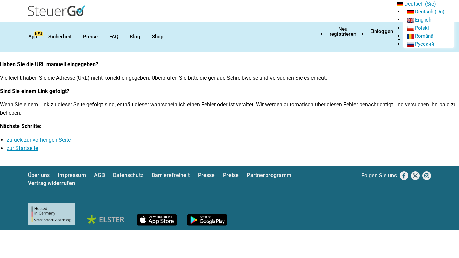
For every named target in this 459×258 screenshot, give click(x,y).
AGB (99, 175)
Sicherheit (60, 37)
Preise (90, 37)
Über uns (39, 175)
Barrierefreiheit (171, 175)
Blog (135, 37)
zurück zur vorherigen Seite (39, 140)
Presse (206, 175)
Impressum (72, 175)
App (32, 37)
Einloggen (381, 31)
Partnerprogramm (269, 175)
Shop (158, 37)
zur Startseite (22, 148)
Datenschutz (128, 175)
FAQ (113, 37)
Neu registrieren (343, 31)
